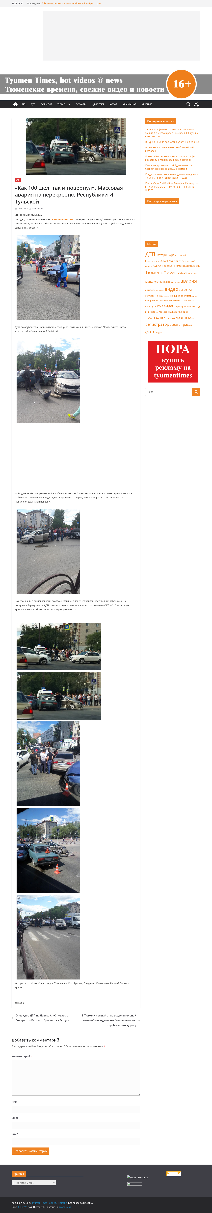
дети (161, 296)
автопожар (159, 290)
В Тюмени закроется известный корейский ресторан (71, 3)
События (46, 104)
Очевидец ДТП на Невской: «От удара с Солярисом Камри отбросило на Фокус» (42, 1018)
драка (166, 296)
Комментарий (22, 1056)
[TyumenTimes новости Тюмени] (16, 104)
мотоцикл (163, 300)
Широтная (175, 282)
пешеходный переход (156, 311)
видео (171, 289)
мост (155, 300)
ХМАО (183, 273)
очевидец (165, 305)
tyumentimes (38, 208)
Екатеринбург (165, 255)
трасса (186, 324)
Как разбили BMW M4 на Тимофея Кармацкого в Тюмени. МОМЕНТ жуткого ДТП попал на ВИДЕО (172, 187)
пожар (172, 311)
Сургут (157, 265)
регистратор (157, 324)
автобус (149, 289)
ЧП (24, 104)
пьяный (171, 318)
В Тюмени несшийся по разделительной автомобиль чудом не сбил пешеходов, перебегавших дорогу (109, 1020)
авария (189, 280)
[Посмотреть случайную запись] (196, 104)
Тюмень (154, 272)
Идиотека (97, 104)
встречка (185, 290)
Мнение (147, 104)
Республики (175, 261)
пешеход (194, 306)
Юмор (113, 104)
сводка (175, 324)
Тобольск (167, 265)
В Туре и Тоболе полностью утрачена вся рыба (172, 141)
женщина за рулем (180, 295)
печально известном (62, 219)
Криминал (129, 104)
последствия (156, 317)
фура (159, 332)
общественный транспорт (181, 300)
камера (149, 300)
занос (194, 296)
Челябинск (164, 281)
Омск (164, 261)
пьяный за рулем (185, 317)
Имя (14, 1102)
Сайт (15, 1134)
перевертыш (181, 306)
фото (150, 332)
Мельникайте (182, 255)
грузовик (151, 296)
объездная (150, 306)
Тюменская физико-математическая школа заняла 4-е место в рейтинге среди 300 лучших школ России (171, 133)
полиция (183, 311)
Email (15, 1118)
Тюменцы (63, 104)
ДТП (33, 104)
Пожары (81, 104)
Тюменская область (187, 266)
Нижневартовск (153, 261)
